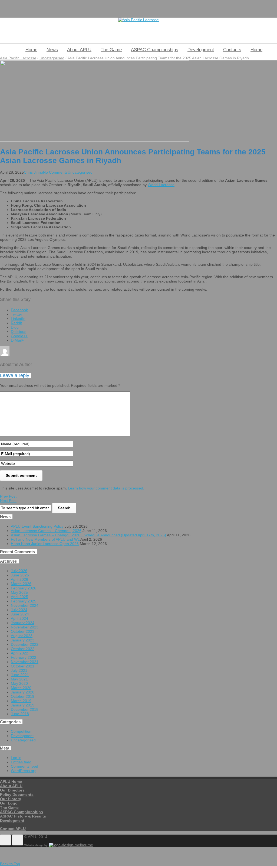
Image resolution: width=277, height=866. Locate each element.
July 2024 (19, 610)
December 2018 (24, 709)
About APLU (79, 49)
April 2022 (19, 653)
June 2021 (20, 675)
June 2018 (20, 714)
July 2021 (19, 670)
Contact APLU (13, 828)
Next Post (8, 500)
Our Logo (9, 803)
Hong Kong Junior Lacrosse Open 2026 (45, 543)
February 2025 (23, 601)
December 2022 (24, 644)
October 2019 (22, 696)
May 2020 (19, 683)
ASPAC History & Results (23, 816)
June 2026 (20, 575)
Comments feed (24, 766)
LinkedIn (18, 318)
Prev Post (8, 496)
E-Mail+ (17, 340)
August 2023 (21, 636)
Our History (10, 799)
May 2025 (19, 592)
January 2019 (22, 705)
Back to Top (10, 864)
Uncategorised (51, 58)
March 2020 (21, 688)
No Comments (55, 172)
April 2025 (19, 597)
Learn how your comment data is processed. (106, 488)
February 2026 (23, 588)
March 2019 (21, 701)
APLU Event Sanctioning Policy (37, 526)
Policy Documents (17, 794)
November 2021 (24, 662)
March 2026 (21, 584)
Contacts (232, 49)
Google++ (19, 336)
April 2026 (19, 579)
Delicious (18, 331)
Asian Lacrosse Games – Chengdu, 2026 (46, 530)
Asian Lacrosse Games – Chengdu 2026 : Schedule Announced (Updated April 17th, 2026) (88, 535)
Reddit (16, 323)
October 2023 (22, 631)
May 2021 (19, 679)
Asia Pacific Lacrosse (18, 58)
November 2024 (24, 605)
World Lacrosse (161, 185)
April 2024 (19, 618)
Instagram (17, 840)
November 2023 (24, 627)
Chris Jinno (33, 172)
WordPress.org (24, 770)
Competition (21, 731)
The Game (111, 49)
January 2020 (22, 692)
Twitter (16, 314)
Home (31, 49)
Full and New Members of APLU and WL (45, 539)
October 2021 (22, 666)
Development (200, 49)
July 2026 (19, 571)
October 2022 (22, 649)
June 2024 (20, 614)
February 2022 (23, 657)
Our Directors (12, 790)
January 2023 (22, 640)
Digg (15, 327)
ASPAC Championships (154, 49)
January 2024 (22, 623)
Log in (16, 757)
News (52, 49)
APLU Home (11, 781)
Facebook (19, 310)
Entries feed (21, 762)
